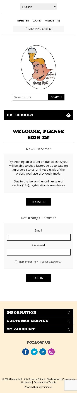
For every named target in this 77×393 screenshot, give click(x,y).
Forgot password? (50, 261)
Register (23, 20)
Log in (36, 20)
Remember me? (28, 261)
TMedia (52, 382)
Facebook (25, 351)
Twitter (34, 351)
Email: (38, 230)
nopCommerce (45, 387)
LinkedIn (42, 351)
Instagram (51, 351)
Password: (38, 245)
